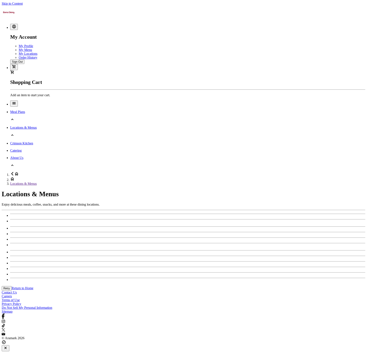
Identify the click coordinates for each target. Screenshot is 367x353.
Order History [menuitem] (28, 57)
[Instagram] (183, 322)
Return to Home (22, 288)
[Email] (183, 334)
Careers (7, 296)
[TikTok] (183, 326)
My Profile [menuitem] (26, 46)
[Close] (5, 348)
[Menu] (14, 103)
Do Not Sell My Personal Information (27, 307)
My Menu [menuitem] (25, 50)
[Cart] (14, 67)
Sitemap (7, 311)
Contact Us (9, 292)
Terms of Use (11, 300)
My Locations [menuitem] (28, 53)
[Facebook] (183, 316)
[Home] (9, 18)
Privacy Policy (11, 304)
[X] (183, 330)
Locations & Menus (23, 183)
